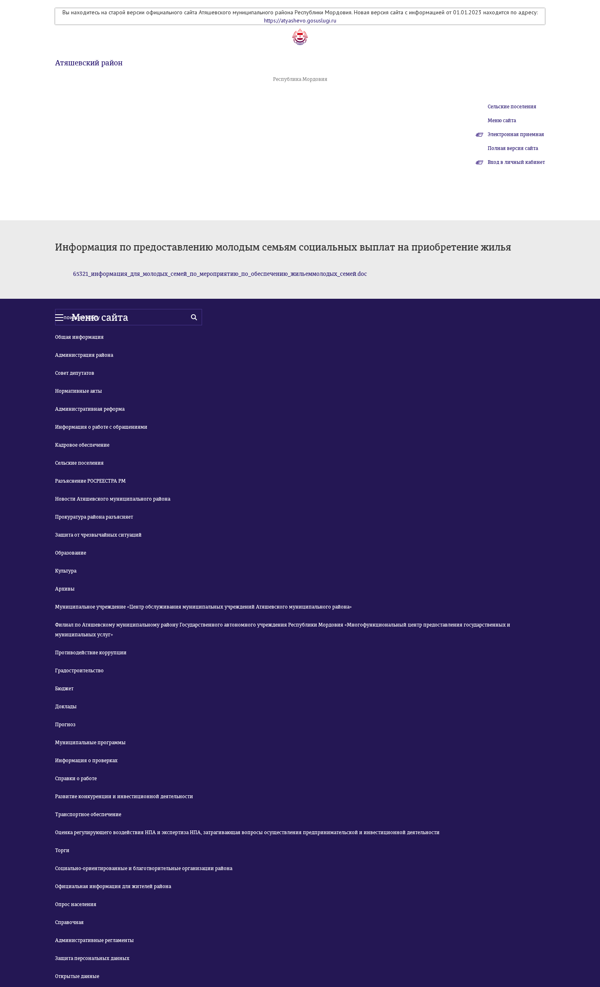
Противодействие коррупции (91, 653)
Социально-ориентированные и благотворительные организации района (143, 868)
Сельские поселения (512, 107)
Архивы (65, 589)
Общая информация (79, 337)
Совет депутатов (74, 373)
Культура (65, 571)
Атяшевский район (88, 62)
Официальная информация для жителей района (113, 886)
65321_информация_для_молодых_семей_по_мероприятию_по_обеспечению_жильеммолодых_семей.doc (220, 274)
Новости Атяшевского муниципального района (112, 499)
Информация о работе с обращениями (101, 427)
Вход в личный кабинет (516, 162)
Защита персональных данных (92, 958)
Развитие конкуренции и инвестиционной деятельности (124, 796)
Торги (62, 850)
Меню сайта (502, 120)
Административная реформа (89, 409)
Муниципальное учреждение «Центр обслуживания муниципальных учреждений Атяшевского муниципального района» (203, 607)
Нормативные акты (78, 391)
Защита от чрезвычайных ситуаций (98, 535)
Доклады (66, 706)
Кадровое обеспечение (82, 445)
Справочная (69, 922)
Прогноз (65, 724)
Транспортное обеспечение (88, 814)
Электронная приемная (516, 134)
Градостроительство (79, 671)
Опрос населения (75, 904)
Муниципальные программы (90, 742)
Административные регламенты (94, 940)
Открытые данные (77, 976)
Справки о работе (76, 778)
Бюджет (64, 689)
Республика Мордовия (300, 79)
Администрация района (84, 355)
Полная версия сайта (513, 148)
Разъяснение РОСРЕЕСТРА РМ (90, 481)
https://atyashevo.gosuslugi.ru (300, 20)
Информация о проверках (86, 760)
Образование (70, 553)
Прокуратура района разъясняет (94, 517)
